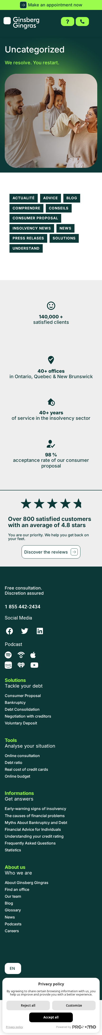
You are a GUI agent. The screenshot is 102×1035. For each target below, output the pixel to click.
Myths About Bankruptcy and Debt (36, 822)
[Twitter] (24, 631)
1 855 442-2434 (22, 607)
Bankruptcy (15, 702)
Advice (50, 198)
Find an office (17, 889)
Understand (26, 248)
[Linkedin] (40, 631)
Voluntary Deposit (21, 723)
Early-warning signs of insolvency (35, 808)
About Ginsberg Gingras (26, 882)
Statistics (13, 850)
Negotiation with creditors (28, 716)
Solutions (64, 238)
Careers (12, 931)
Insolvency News (32, 228)
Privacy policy (14, 1027)
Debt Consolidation (22, 709)
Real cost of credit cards (26, 769)
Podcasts (13, 924)
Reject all (28, 1005)
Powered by (63, 1027)
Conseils (59, 208)
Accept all (51, 1017)
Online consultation (22, 756)
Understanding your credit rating (34, 836)
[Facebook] (9, 631)
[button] (51, 5)
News (65, 228)
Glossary (13, 910)
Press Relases (28, 238)
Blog (71, 198)
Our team (13, 896)
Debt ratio (13, 762)
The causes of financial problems (35, 816)
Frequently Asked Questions (30, 843)
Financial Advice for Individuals (33, 829)
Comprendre (26, 208)
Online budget (17, 776)
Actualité (24, 198)
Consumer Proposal (35, 218)
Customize (74, 1005)
